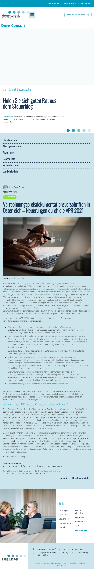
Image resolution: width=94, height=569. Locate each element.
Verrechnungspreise (12, 466)
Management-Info (12, 146)
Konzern (26, 466)
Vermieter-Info (11, 165)
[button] (32, 15)
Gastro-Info (9, 159)
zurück (63, 478)
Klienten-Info (10, 140)
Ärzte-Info (8, 153)
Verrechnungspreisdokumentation (47, 466)
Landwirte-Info (10, 171)
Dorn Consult (13, 25)
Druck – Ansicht (80, 478)
